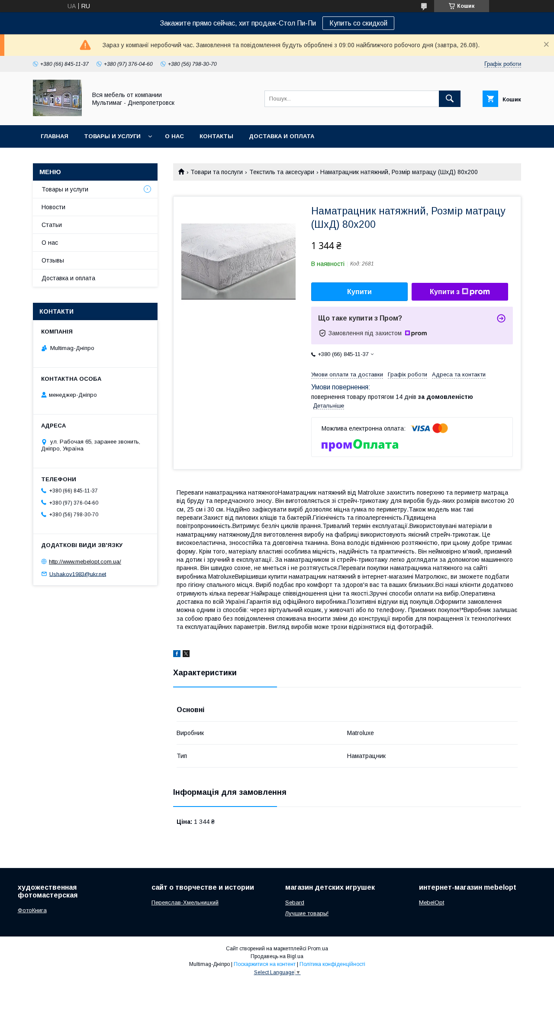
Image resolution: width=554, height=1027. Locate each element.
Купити (359, 291)
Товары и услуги (112, 136)
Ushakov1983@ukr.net (77, 573)
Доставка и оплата (281, 136)
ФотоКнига (32, 910)
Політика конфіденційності (332, 964)
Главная (54, 136)
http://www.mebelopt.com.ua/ (85, 561)
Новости (53, 207)
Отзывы (53, 260)
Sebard (294, 902)
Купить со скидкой (358, 23)
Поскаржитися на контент (265, 964)
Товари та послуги (216, 171)
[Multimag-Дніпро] (57, 113)
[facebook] (176, 654)
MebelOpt (431, 902)
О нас (174, 136)
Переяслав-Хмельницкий (185, 902)
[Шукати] (450, 99)
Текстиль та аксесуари (281, 171)
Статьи (52, 224)
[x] (186, 654)
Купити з (445, 291)
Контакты (216, 136)
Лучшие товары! (307, 913)
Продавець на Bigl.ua (277, 956)
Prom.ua (318, 949)
